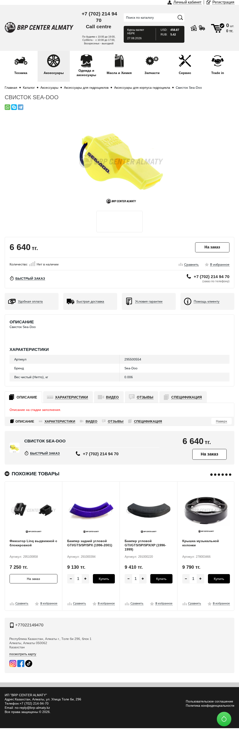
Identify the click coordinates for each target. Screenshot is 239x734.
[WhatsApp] (7, 107)
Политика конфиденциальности (210, 705)
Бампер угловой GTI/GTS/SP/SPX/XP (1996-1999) (145, 545)
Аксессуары (49, 87)
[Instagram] (12, 663)
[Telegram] (20, 107)
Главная (11, 87)
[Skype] (14, 107)
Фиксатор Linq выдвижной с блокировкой (33, 543)
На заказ (33, 579)
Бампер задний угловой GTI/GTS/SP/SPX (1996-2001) (89, 543)
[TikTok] (28, 663)
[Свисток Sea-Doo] (119, 161)
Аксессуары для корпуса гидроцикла (142, 87)
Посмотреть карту (22, 654)
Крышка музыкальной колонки (200, 543)
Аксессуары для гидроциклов (86, 87)
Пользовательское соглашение (209, 701)
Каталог (29, 87)
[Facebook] (20, 663)
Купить (104, 579)
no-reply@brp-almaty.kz (32, 707)
